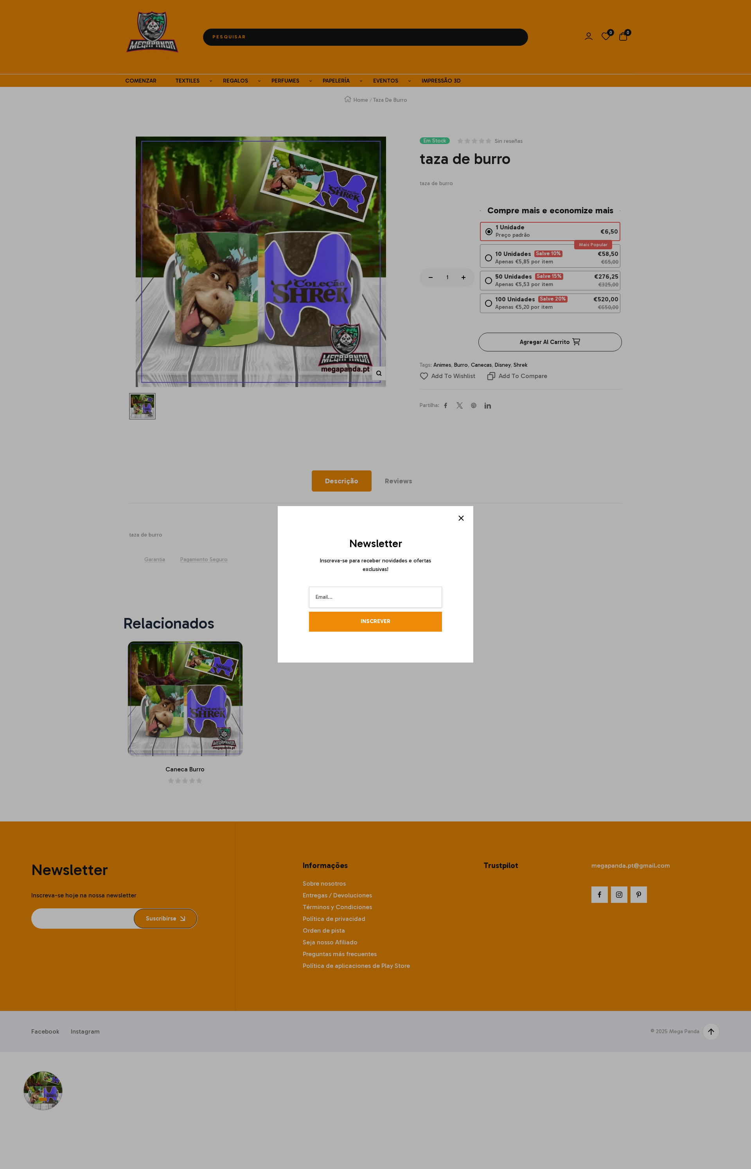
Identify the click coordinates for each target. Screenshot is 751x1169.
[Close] (461, 518)
